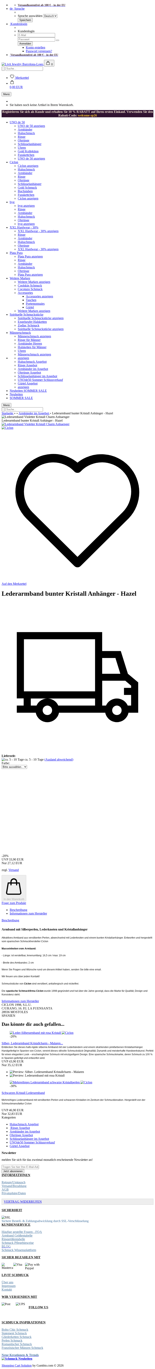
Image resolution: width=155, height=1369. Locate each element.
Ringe (21, 136)
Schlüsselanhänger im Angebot (37, 376)
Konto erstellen (35, 47)
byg (12, 202)
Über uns (7, 1282)
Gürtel (30, 307)
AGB (5, 1189)
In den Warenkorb (14, 899)
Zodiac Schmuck (28, 325)
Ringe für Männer (29, 340)
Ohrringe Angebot (29, 372)
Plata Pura (16, 253)
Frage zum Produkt (14, 903)
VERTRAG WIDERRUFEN (23, 1201)
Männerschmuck (20, 332)
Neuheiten (17, 390)
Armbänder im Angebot (33, 369)
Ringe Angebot (27, 365)
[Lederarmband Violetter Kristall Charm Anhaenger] (35, 424)
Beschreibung (18, 910)
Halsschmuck (26, 133)
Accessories (25, 292)
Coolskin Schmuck (30, 285)
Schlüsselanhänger (29, 144)
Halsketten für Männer (32, 347)
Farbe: (6, 763)
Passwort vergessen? (39, 51)
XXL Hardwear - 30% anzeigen (38, 231)
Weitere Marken (20, 278)
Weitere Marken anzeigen (34, 282)
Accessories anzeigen (39, 296)
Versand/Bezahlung (14, 1186)
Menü (6, 94)
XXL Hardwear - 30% (24, 227)
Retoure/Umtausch (13, 1182)
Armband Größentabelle (17, 1235)
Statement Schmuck (14, 1333)
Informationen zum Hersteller (28, 913)
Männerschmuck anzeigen (34, 336)
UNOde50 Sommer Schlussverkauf (40, 379)
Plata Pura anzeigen (30, 256)
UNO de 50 (17, 122)
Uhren (22, 147)
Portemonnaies (35, 303)
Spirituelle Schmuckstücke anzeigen (41, 318)
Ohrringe (23, 140)
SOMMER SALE (35, 390)
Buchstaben (25, 191)
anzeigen (23, 358)
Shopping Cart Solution (17, 1365)
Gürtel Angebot (28, 383)
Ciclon (14, 162)
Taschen (31, 300)
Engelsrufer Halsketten (32, 321)
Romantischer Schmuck (17, 1344)
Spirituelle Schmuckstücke (26, 314)
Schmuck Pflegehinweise (18, 1242)
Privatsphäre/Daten (14, 1193)
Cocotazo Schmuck (30, 289)
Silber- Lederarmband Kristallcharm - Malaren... (32, 1043)
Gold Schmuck (27, 187)
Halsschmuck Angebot (32, 361)
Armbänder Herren (30, 343)
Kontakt (7, 1289)
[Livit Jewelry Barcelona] (23, 64)
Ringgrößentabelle (13, 1239)
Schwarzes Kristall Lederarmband (23, 1093)
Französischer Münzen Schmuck (22, 1347)
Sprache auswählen (30, 16)
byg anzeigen (26, 205)
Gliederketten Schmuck (16, 1337)
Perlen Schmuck (12, 1340)
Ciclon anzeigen (28, 165)
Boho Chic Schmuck (15, 1329)
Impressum (9, 1286)
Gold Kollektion (28, 151)
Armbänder (25, 129)
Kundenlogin (18, 24)
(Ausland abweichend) (58, 759)
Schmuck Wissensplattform (19, 1250)
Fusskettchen (26, 155)
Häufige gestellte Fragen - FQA (22, 1232)
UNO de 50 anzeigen (31, 126)
